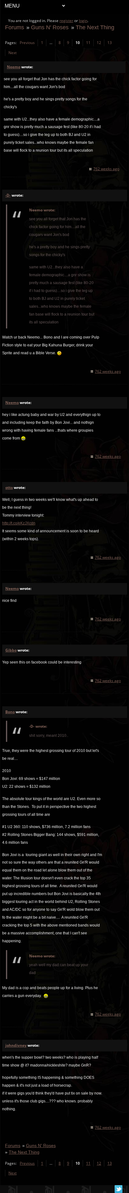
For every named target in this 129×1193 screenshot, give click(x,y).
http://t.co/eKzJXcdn (18, 523)
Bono (10, 711)
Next (12, 52)
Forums (14, 27)
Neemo (13, 67)
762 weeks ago (106, 168)
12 (99, 42)
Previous (27, 42)
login (83, 20)
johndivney (16, 1045)
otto (9, 487)
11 (88, 42)
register (66, 20)
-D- (8, 195)
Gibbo (11, 650)
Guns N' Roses (50, 27)
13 (109, 42)
